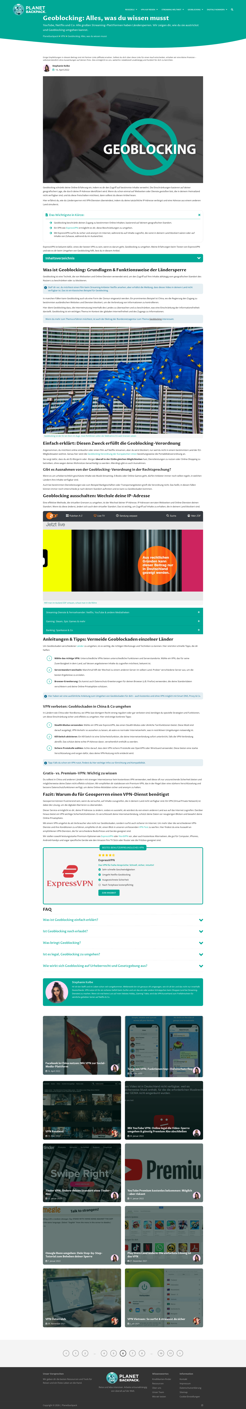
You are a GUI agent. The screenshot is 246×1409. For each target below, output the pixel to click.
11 (170, 1353)
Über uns (156, 1387)
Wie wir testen (159, 1396)
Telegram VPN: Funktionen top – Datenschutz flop (164, 1046)
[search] (232, 9)
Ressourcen (158, 1383)
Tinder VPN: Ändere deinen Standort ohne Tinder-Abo (82, 1172)
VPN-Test (143, 827)
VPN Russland (82, 1110)
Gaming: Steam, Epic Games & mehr (65, 621)
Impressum (185, 1383)
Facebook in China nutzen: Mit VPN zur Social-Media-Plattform (82, 1045)
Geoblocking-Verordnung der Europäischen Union (112, 453)
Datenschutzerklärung (190, 1387)
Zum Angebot (109, 892)
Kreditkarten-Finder (161, 1379)
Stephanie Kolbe (61, 65)
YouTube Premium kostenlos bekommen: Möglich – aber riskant (164, 1172)
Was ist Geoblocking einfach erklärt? (70, 920)
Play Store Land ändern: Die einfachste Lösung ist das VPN (164, 1235)
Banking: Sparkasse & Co (59, 630)
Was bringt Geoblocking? (62, 943)
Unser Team (158, 1392)
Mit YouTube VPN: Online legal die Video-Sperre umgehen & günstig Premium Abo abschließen (164, 1110)
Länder (80, 645)
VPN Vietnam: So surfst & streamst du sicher (164, 1297)
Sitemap (184, 1392)
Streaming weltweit (171, 9)
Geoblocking (194, 9)
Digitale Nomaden (216, 9)
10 (161, 1353)
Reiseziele (130, 9)
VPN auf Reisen (148, 9)
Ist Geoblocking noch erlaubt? (65, 931)
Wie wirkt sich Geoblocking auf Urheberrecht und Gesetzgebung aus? (95, 966)
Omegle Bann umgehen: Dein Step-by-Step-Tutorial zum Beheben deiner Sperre (82, 1235)
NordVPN (123, 836)
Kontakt (183, 1379)
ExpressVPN (72, 227)
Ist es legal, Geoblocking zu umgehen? (71, 954)
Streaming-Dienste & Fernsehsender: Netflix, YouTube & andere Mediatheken (87, 612)
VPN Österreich (82, 1297)
